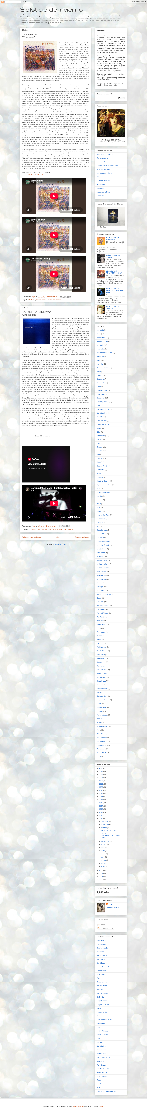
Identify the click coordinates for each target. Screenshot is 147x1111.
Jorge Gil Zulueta (103, 1004)
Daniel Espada (102, 982)
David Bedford (102, 413)
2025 (101, 771)
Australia (100, 364)
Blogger (101, 1106)
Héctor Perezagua (103, 1057)
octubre (104, 828)
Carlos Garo (101, 997)
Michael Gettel (102, 560)
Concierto (100, 394)
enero (103, 866)
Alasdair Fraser (102, 341)
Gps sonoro (101, 184)
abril (103, 857)
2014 (101, 806)
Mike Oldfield (101, 571)
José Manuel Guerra (104, 1020)
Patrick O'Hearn (102, 613)
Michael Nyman (102, 568)
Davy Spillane (102, 421)
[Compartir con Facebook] (68, 297)
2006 (101, 880)
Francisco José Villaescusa (106, 1091)
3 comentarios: (52, 297)
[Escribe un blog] (63, 297)
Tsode (99, 1080)
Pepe (111, 904)
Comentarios (104, 928)
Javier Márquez (102, 1031)
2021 (101, 784)
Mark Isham (101, 553)
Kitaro (99, 526)
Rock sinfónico (102, 670)
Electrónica (52, 529)
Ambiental (32, 529)
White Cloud (101, 734)
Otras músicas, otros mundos (107, 166)
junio (103, 851)
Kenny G (100, 522)
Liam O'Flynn (101, 534)
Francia (99, 458)
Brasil (99, 371)
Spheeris (100, 685)
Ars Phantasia (102, 955)
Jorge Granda (102, 1001)
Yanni (99, 756)
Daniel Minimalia (103, 1035)
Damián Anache (102, 948)
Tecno (99, 704)
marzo (103, 860)
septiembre (105, 841)
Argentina (100, 356)
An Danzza (101, 952)
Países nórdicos (68, 529)
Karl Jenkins (101, 519)
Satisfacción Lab (103, 1069)
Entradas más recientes (31, 537)
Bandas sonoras (103, 368)
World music (101, 749)
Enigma (99, 439)
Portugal (100, 639)
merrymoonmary (78, 1106)
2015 (101, 803)
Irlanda (99, 496)
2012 (101, 812)
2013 (101, 809)
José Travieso (102, 1076)
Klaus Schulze (102, 530)
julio (103, 847)
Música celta (101, 579)
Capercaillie (101, 383)
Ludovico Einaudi (103, 545)
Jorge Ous (100, 1042)
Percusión (100, 620)
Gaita (99, 462)
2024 (101, 774)
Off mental (100, 177)
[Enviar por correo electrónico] (61, 297)
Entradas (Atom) (60, 544)
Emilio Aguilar (101, 944)
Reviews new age (103, 158)
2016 (101, 800)
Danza (99, 405)
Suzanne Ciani (102, 696)
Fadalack (100, 989)
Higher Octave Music (104, 485)
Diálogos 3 (100, 188)
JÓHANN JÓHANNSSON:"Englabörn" (110, 835)
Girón (99, 1008)
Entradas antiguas (82, 537)
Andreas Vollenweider (104, 353)
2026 (101, 768)
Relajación (100, 658)
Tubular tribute (102, 1084)
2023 (101, 778)
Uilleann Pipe (101, 707)
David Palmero (102, 1046)
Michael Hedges (102, 564)
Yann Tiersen (101, 753)
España (99, 451)
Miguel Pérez (101, 1054)
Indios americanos (103, 492)
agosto (104, 844)
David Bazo (101, 963)
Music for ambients (103, 169)
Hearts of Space (102, 481)
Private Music (101, 651)
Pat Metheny (101, 609)
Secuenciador (102, 677)
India (98, 488)
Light (98, 1027)
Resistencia (101, 662)
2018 (101, 793)
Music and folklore (103, 192)
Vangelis (100, 711)
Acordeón (100, 330)
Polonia (99, 636)
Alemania (100, 345)
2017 (101, 796)
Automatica (101, 959)
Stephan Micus (102, 688)
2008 (101, 873)
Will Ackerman (102, 738)
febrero (104, 863)
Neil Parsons (101, 1050)
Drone (99, 428)
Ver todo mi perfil (112, 907)
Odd (98, 1038)
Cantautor (100, 379)
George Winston (103, 466)
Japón (99, 511)
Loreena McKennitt (103, 541)
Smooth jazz (51, 300)
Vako (98, 1087)
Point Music (101, 632)
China (99, 387)
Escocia (99, 447)
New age (100, 587)
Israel (99, 504)
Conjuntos (100, 398)
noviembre (105, 824)
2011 (101, 815)
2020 (101, 787)
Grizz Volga (101, 1016)
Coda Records (102, 390)
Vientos (58, 300)
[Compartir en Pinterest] (70, 297)
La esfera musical (103, 181)
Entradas (102, 925)
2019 (101, 790)
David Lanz (101, 417)
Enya (98, 443)
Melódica (32, 300)
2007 (101, 877)
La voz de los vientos (104, 162)
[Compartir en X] (65, 297)
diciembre (105, 821)
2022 (101, 781)
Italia (98, 507)
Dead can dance (103, 424)
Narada (38, 300)
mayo (103, 854)
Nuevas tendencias (104, 594)
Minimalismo (101, 575)
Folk (98, 454)
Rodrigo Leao (102, 673)
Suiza (99, 692)
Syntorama (101, 196)
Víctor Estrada (102, 986)
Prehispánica (101, 647)
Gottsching (101, 470)
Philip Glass (101, 624)
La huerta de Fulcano (104, 173)
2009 (101, 870)
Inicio (58, 537)
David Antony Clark (103, 409)
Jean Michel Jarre (103, 515)
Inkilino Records (102, 1023)
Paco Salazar (101, 1065)
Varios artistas (102, 715)
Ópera (99, 598)
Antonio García (102, 993)
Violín (99, 722)
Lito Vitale (100, 538)
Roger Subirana (102, 1072)
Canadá (99, 375)
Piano (44, 300)
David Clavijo (101, 971)
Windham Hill (101, 745)
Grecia (99, 473)
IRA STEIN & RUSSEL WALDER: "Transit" (35, 175)
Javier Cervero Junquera (106, 967)
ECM (98, 432)
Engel (99, 978)
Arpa (98, 360)
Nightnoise (100, 590)
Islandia (59, 529)
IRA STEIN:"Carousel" (109, 830)
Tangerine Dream (103, 700)
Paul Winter (101, 617)
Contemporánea (42, 529)
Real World (101, 655)
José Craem (101, 974)
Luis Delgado (101, 549)
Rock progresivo (103, 666)
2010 (101, 818)
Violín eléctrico (102, 726)
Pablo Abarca (101, 940)
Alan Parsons (101, 338)
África (99, 334)
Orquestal (100, 602)
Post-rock (100, 643)
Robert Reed (101, 1061)
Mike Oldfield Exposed (105, 154)
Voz (98, 730)
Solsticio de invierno (51, 9)
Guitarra (100, 477)
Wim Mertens (101, 741)
